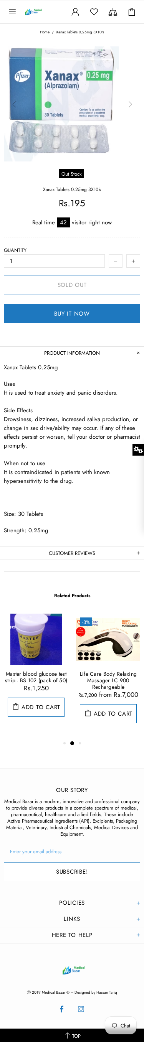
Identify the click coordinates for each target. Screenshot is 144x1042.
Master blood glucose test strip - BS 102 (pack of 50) (36, 677)
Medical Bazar (41, 11)
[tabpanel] (36, 673)
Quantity (15, 250)
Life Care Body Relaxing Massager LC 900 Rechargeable (108, 680)
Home (45, 32)
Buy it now (72, 313)
